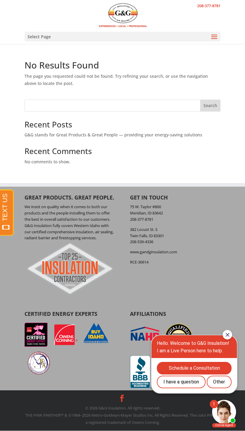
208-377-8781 (208, 5)
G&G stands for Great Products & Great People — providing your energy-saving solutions (113, 135)
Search (210, 105)
